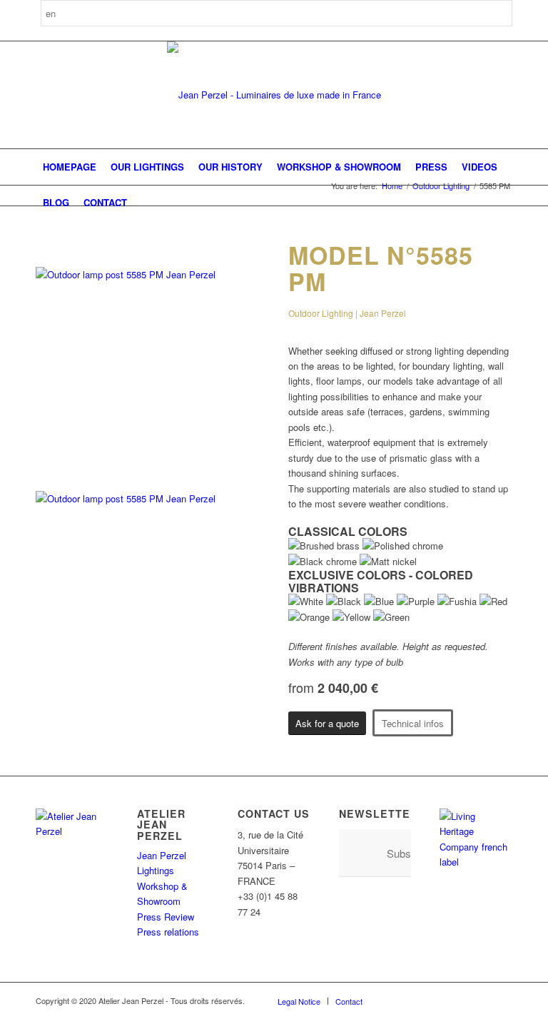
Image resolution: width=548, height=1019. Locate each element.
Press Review (165, 916)
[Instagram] (416, 1000)
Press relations (168, 931)
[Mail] (501, 1000)
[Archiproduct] (480, 1000)
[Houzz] (459, 1000)
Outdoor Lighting (441, 186)
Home (392, 186)
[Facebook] (394, 1000)
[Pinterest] (437, 1000)
